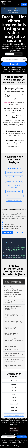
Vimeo (14, 401)
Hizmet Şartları (19, 441)
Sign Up (24, 4)
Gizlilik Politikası (9, 441)
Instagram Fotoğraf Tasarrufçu (14, 186)
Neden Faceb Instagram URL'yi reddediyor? (12, 360)
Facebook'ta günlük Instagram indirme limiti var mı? (13, 340)
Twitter (14, 387)
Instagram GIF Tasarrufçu (14, 191)
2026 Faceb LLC (6, 446)
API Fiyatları (19, 233)
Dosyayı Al (14, 64)
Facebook (14, 381)
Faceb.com (7, 2)
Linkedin (14, 407)
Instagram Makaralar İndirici (14, 196)
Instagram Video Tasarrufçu (14, 168)
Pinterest (14, 410)
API (2, 441)
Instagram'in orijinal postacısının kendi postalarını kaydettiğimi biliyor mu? (13, 347)
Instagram (14, 384)
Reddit (14, 394)
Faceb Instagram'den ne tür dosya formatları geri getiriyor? (13, 308)
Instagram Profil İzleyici (14, 200)
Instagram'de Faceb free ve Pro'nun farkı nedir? (12, 354)
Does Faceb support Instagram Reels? (10, 328)
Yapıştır (24, 59)
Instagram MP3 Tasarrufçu (14, 181)
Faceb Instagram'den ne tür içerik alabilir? (13, 301)
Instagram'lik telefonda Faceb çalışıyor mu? (11, 333)
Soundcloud (14, 404)
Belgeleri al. (7, 233)
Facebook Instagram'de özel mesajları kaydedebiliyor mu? (13, 322)
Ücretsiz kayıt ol (22, 436)
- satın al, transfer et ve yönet (14, 9)
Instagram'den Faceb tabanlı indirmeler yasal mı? (13, 366)
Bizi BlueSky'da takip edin (16, 443)
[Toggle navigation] (18, 4)
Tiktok (14, 391)
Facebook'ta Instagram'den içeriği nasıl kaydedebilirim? (13, 281)
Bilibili (14, 397)
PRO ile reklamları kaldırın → (14, 12)
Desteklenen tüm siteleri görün (14, 415)
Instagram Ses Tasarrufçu (14, 173)
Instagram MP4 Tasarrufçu (14, 177)
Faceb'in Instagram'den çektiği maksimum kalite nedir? (12, 315)
